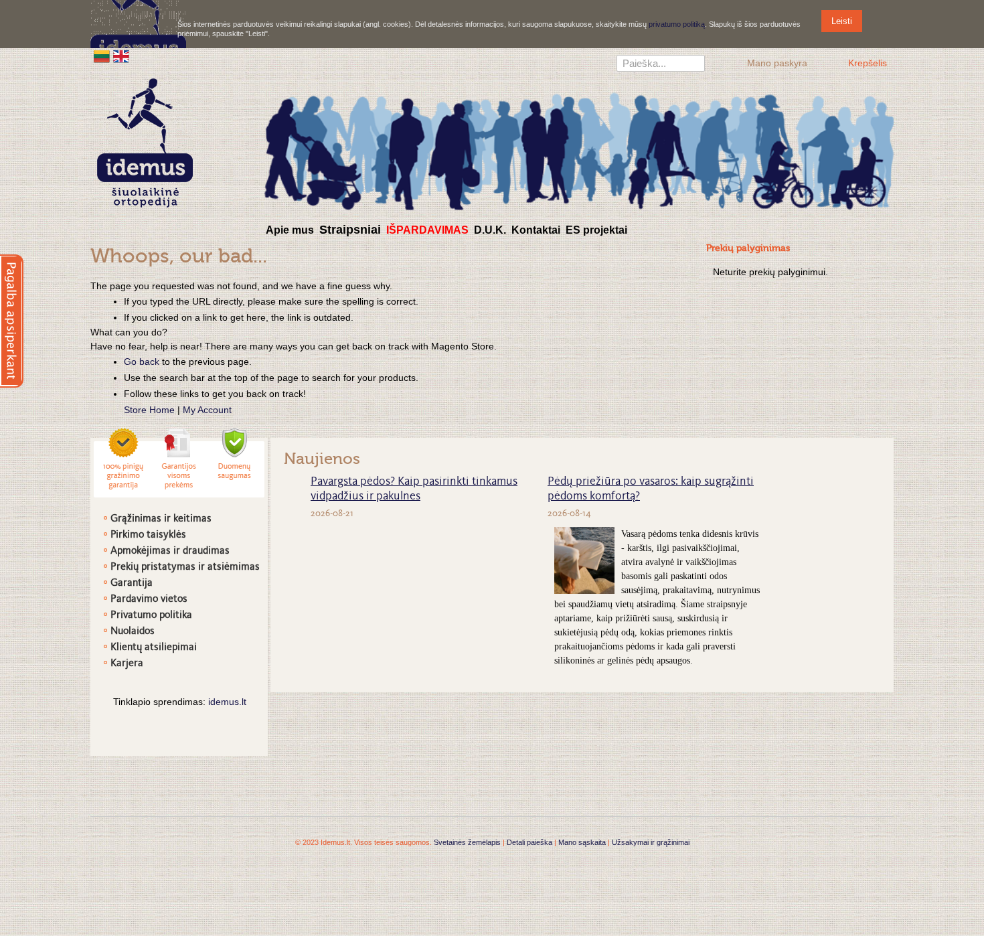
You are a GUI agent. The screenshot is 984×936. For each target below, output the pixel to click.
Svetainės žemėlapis (467, 842)
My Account (207, 409)
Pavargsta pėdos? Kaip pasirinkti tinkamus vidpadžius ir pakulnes (414, 489)
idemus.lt (227, 701)
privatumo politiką (677, 24)
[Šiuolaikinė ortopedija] (579, 149)
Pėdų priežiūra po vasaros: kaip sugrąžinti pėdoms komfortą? (651, 489)
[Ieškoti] (695, 65)
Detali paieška (529, 842)
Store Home (149, 409)
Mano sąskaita (582, 842)
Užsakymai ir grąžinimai (650, 842)
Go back (141, 361)
